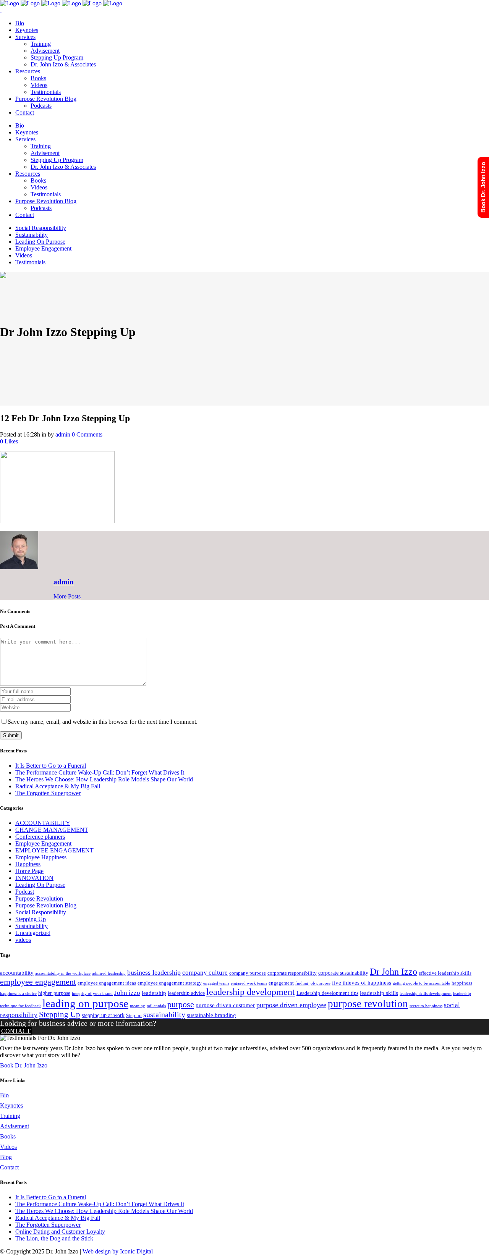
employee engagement (38, 982)
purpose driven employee (291, 1005)
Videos (8, 1146)
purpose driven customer (225, 1005)
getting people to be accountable (421, 983)
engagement (281, 983)
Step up (134, 1015)
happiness (462, 983)
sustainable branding (211, 1015)
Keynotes (11, 1105)
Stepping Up (30, 919)
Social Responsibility (40, 912)
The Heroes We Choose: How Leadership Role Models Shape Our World (104, 779)
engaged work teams (249, 983)
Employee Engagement (43, 843)
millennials (156, 1006)
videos (23, 939)
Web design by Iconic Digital (118, 1251)
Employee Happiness (40, 857)
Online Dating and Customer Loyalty (60, 1231)
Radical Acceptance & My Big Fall (57, 786)
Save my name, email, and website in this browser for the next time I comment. (103, 721)
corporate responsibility (292, 973)
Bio (4, 1095)
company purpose (247, 973)
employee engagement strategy (170, 983)
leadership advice (186, 993)
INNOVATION (34, 878)
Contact (9, 1167)
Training (10, 1116)
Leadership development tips (327, 993)
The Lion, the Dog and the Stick (54, 1238)
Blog (6, 1157)
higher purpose (54, 993)
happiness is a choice (18, 993)
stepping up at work (103, 1015)
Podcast (24, 891)
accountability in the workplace (63, 973)
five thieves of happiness (361, 982)
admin (62, 434)
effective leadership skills (445, 973)
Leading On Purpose (40, 884)
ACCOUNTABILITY (42, 823)
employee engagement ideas (107, 983)
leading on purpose (85, 1003)
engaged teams (216, 983)
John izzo (127, 992)
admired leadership (109, 973)
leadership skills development (426, 993)
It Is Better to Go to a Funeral (50, 765)
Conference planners (40, 836)
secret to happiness (426, 1006)
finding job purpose (312, 983)
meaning (137, 1006)
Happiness (27, 864)
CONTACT (16, 1031)
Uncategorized (32, 933)
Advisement (14, 1126)
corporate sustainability (343, 973)
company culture (205, 972)
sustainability (164, 1014)
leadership (154, 993)
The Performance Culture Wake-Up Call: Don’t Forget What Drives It (99, 772)
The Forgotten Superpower (48, 793)
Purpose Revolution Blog (45, 905)
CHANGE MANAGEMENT (51, 829)
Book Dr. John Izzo (23, 1065)
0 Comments (87, 434)
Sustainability (31, 926)
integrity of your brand (92, 993)
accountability (17, 972)
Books (8, 1136)
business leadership (154, 972)
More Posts (67, 596)
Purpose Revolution (39, 898)
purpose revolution (368, 1003)
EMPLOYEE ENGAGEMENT (54, 850)
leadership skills (379, 993)
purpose (180, 1004)
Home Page (29, 871)
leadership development (250, 992)
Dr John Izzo (393, 972)
